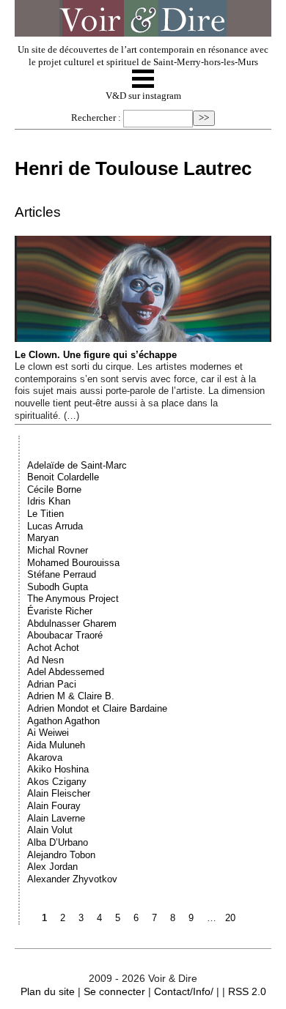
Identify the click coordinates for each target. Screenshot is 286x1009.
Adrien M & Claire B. (70, 695)
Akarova (44, 757)
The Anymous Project (73, 598)
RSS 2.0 (247, 991)
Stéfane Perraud (61, 574)
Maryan (43, 537)
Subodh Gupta (57, 586)
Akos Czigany (57, 781)
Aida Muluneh (56, 745)
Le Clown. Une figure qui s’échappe (96, 354)
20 (230, 917)
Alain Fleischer (58, 793)
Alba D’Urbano (57, 842)
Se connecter (114, 991)
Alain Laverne (56, 818)
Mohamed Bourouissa (73, 562)
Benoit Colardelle (63, 477)
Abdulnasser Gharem (72, 623)
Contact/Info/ (183, 991)
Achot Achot (53, 647)
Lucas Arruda (55, 526)
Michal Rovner (57, 550)
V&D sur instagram (143, 96)
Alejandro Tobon (61, 854)
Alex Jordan (52, 866)
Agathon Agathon (63, 720)
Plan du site (48, 991)
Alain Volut (50, 829)
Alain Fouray (54, 805)
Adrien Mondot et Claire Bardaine (97, 708)
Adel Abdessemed (65, 671)
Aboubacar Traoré (65, 635)
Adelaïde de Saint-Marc (77, 465)
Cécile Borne (54, 489)
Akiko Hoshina (58, 769)
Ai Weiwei (48, 732)
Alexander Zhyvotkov (72, 879)
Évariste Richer (59, 611)
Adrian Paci (51, 684)
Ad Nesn (45, 660)
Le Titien (45, 513)
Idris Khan (48, 501)
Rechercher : (96, 118)
